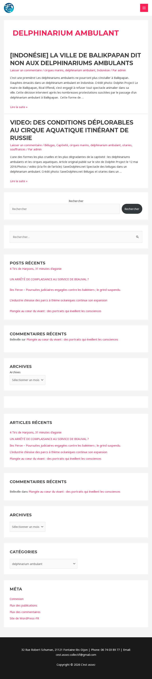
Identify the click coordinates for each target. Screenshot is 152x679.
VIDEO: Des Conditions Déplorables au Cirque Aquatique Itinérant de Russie (71, 130)
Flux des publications (23, 605)
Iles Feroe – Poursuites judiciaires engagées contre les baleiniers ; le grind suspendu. (65, 290)
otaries (127, 145)
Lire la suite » (19, 107)
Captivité (62, 145)
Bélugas (49, 145)
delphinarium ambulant (80, 70)
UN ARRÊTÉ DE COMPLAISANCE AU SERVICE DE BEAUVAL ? (49, 279)
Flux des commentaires (25, 612)
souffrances (18, 149)
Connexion (17, 599)
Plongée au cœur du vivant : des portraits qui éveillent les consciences (55, 311)
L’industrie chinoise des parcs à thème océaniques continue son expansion (58, 300)
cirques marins (54, 70)
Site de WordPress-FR (24, 618)
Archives (15, 372)
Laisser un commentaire (26, 70)
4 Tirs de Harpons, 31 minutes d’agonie (36, 269)
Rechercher (76, 201)
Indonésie (103, 70)
